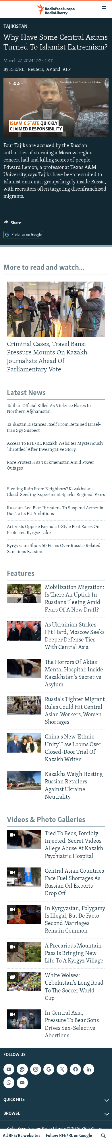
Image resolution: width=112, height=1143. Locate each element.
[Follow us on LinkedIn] (88, 1069)
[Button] (12, 224)
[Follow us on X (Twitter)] (62, 1069)
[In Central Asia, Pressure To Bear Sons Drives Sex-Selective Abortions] (24, 1019)
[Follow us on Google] (48, 1069)
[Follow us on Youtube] (8, 1069)
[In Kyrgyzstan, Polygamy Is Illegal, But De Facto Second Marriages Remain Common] (24, 914)
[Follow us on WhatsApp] (8, 1082)
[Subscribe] (22, 1082)
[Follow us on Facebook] (75, 1069)
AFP (67, 69)
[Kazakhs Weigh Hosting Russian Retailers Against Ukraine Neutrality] (24, 780)
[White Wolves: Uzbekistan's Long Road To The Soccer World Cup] (24, 981)
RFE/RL (16, 69)
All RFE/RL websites (21, 1135)
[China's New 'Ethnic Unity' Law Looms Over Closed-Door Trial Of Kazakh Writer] (24, 743)
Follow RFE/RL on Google (69, 1135)
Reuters (35, 69)
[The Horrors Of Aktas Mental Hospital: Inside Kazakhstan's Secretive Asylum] (24, 668)
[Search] (103, 1136)
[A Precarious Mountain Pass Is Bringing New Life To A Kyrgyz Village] (24, 952)
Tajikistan (15, 26)
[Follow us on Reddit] (22, 1069)
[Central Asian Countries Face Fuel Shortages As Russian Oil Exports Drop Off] (24, 877)
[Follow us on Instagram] (35, 1069)
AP (49, 69)
